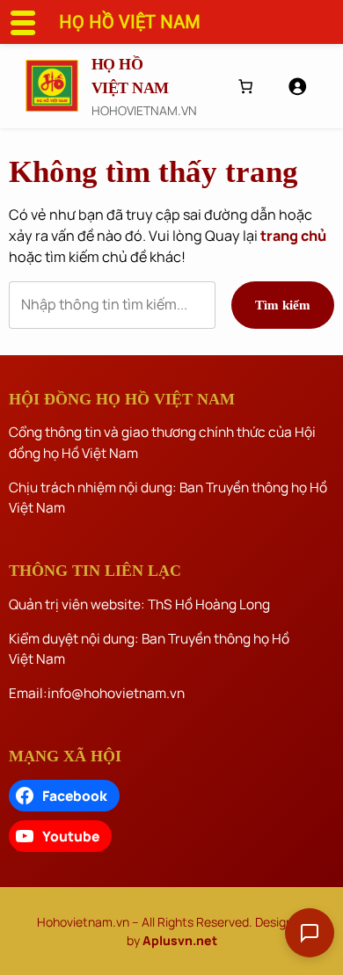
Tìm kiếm (282, 304)
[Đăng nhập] (297, 86)
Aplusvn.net (179, 940)
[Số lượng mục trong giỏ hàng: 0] (245, 86)
